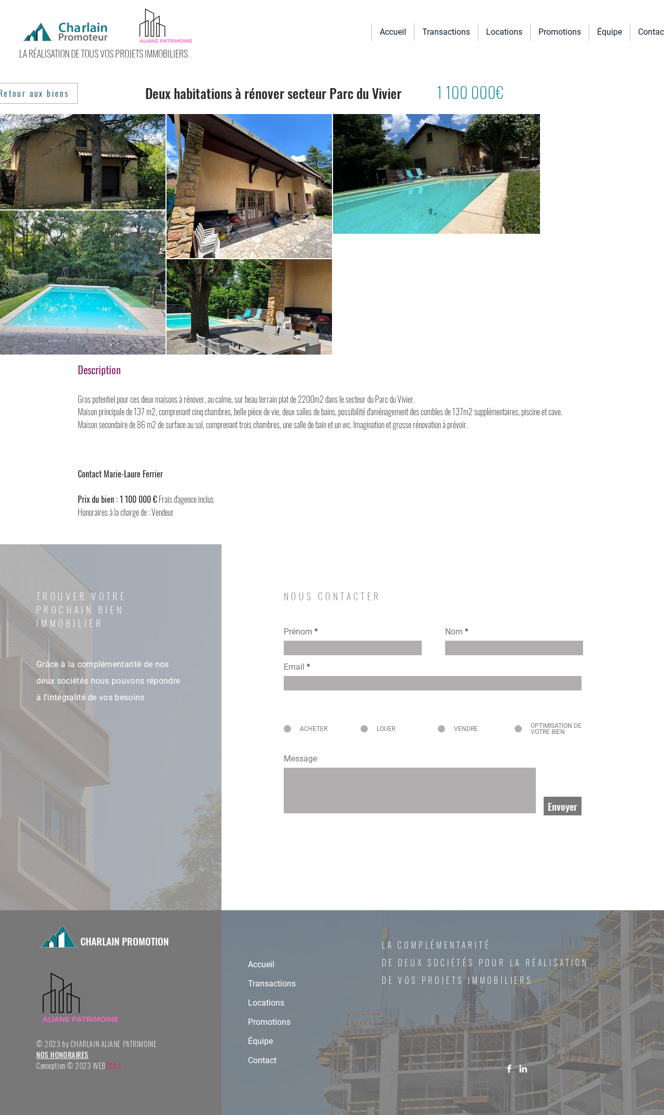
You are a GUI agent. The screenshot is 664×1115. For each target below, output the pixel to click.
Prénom (298, 632)
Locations (266, 1003)
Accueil (261, 964)
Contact (262, 1060)
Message (300, 759)
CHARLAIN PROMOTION (123, 941)
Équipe (260, 1041)
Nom (454, 632)
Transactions (272, 984)
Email (294, 667)
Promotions (269, 1022)
